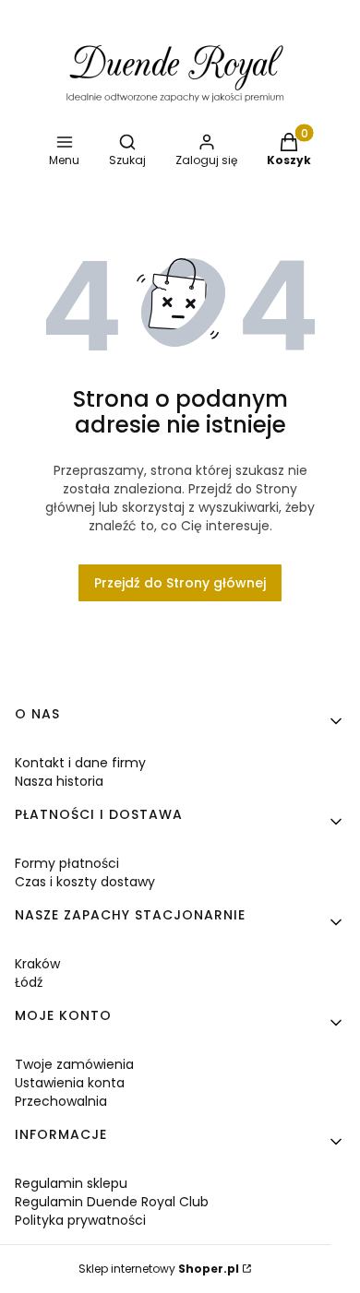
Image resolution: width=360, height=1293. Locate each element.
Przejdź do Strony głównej (180, 583)
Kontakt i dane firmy (80, 762)
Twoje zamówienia (74, 1064)
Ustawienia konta (70, 1083)
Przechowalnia (61, 1101)
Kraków (37, 964)
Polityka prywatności (80, 1220)
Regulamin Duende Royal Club (112, 1201)
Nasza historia (59, 781)
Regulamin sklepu (71, 1183)
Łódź (28, 982)
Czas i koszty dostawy (85, 881)
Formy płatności (67, 863)
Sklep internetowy (158, 1268)
